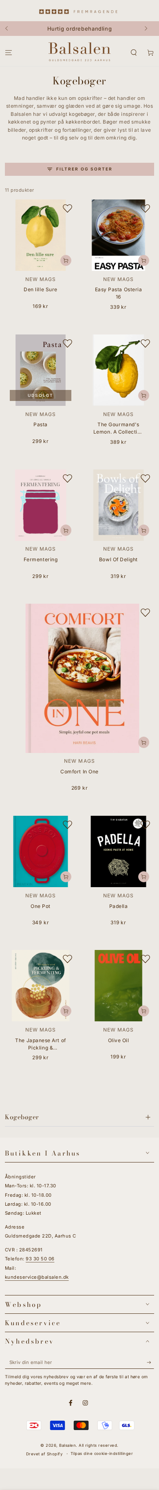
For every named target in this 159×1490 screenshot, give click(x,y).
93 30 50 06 (40, 1259)
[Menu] (8, 52)
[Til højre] (148, 28)
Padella (118, 906)
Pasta (40, 424)
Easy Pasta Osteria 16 (118, 293)
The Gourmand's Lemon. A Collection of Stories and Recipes (118, 428)
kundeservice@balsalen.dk (37, 1277)
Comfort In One (79, 771)
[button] (133, 52)
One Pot (41, 906)
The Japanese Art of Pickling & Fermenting (40, 1044)
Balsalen (67, 1445)
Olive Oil (118, 1040)
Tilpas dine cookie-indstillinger (102, 1453)
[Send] (150, 1362)
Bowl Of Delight (118, 559)
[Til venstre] (10, 28)
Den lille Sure (40, 289)
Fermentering (40, 559)
